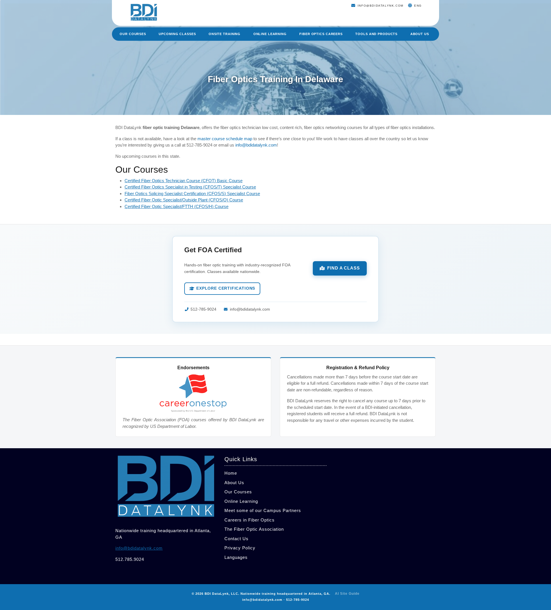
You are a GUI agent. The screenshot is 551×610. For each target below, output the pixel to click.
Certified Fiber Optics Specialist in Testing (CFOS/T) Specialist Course (190, 186)
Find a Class (343, 267)
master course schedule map (224, 138)
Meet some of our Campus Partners (262, 510)
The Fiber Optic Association (254, 529)
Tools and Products (376, 34)
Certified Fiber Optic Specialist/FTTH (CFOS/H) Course (176, 206)
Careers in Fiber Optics (249, 519)
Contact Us (236, 538)
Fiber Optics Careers (321, 34)
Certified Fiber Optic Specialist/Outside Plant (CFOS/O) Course (184, 199)
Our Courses (133, 34)
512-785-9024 (203, 309)
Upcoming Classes (177, 34)
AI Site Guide (347, 594)
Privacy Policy (239, 547)
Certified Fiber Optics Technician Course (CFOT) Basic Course (183, 180)
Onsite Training (224, 34)
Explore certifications (225, 288)
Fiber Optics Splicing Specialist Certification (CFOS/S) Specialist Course (192, 193)
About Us (419, 34)
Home (230, 473)
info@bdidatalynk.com (256, 145)
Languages (236, 557)
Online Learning (270, 34)
